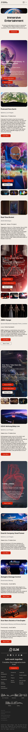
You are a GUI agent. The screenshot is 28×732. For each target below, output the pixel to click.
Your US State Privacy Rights (5, 716)
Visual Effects (4, 679)
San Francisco (5, 697)
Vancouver (14, 697)
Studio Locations (23, 675)
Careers (21, 677)
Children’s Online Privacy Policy (5, 715)
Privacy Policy (3, 713)
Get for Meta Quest (9, 78)
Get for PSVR (7, 279)
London (22, 697)
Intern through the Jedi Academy (22, 682)
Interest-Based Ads (4, 718)
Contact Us (14, 31)
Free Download (7, 180)
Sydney (18, 705)
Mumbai (9, 705)
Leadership (21, 672)
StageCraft (3, 676)
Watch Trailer (7, 82)
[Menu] (23, 2)
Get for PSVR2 (7, 384)
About (12, 675)
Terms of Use (3, 710)
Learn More (5, 135)
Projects (13, 677)
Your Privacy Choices (4, 720)
